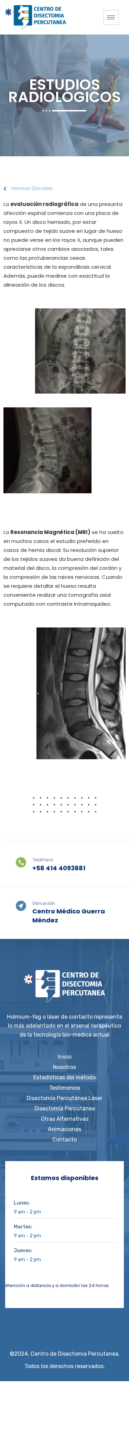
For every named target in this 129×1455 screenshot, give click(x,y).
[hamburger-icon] (111, 17)
